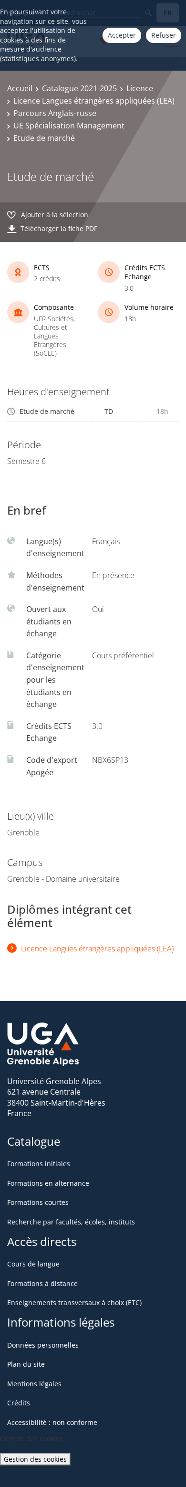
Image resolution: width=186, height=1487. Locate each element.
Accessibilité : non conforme (52, 1422)
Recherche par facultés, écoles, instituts (71, 1221)
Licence (139, 88)
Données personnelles (43, 1345)
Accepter (122, 35)
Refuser (163, 35)
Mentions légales (34, 1383)
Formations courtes (38, 1202)
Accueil (19, 88)
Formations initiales (38, 1163)
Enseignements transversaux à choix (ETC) (74, 1302)
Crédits (18, 1402)
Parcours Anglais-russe (54, 113)
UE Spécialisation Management (68, 125)
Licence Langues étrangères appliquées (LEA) (94, 100)
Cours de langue (33, 1263)
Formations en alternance (48, 1183)
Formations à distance (42, 1283)
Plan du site (26, 1364)
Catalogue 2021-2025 (79, 88)
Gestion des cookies (35, 1459)
